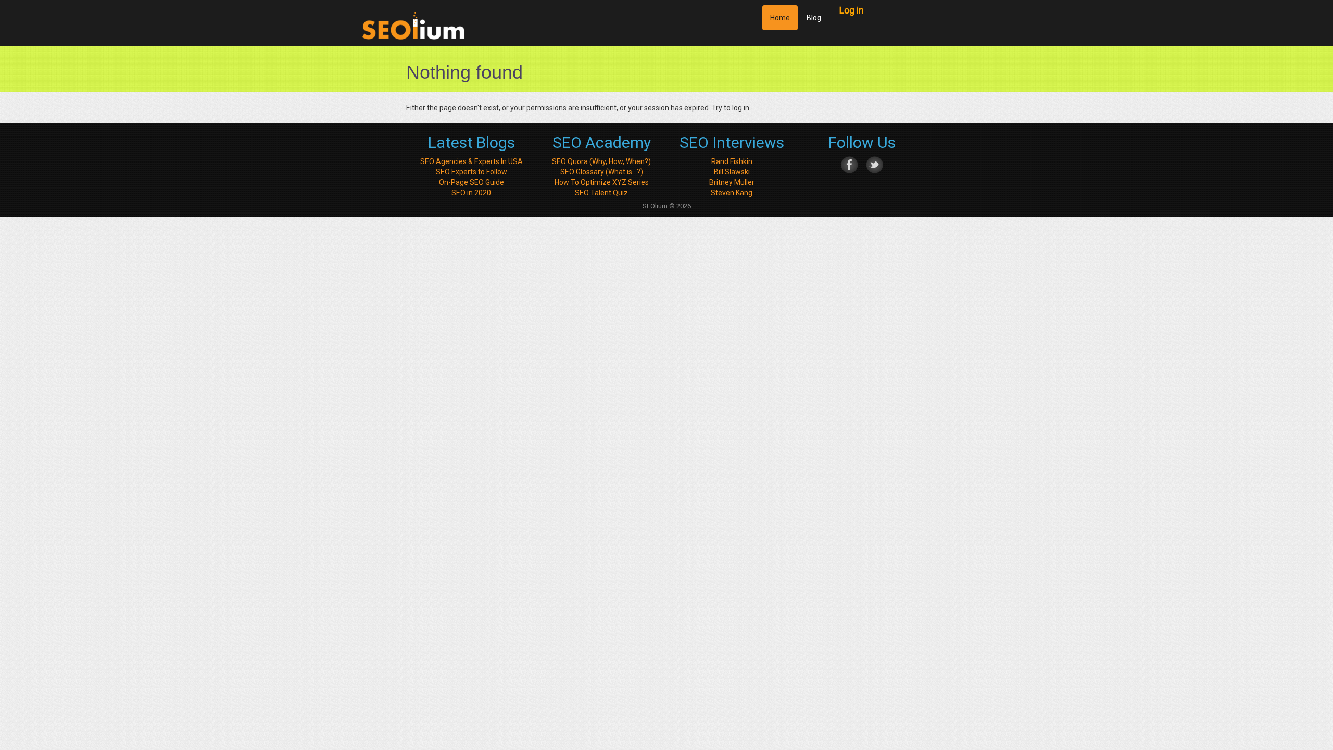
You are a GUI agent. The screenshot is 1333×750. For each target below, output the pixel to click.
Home (780, 18)
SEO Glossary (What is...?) (601, 172)
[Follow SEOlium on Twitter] (874, 164)
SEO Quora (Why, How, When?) (601, 161)
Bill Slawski (732, 172)
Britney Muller (731, 182)
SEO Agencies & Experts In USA (471, 161)
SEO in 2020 (471, 193)
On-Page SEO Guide (471, 182)
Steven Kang (731, 193)
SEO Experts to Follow (471, 172)
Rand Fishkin (731, 161)
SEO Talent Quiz (601, 193)
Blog (814, 18)
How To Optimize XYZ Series (602, 182)
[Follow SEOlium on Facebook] (849, 164)
